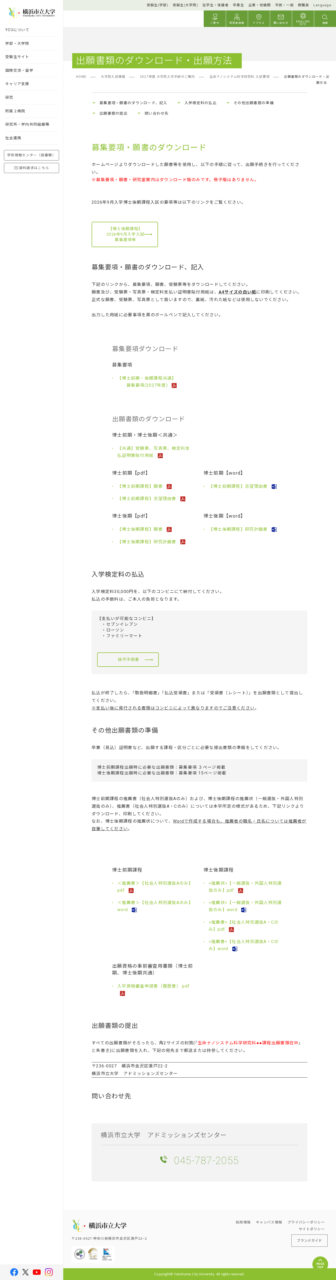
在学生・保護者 (215, 5)
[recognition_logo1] (79, 1250)
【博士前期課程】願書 (140, 486)
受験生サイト (17, 57)
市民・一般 (284, 5)
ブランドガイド (309, 1240)
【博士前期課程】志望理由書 (147, 498)
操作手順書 (128, 659)
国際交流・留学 (19, 70)
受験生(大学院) (185, 5)
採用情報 (243, 1222)
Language (322, 5)
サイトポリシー (312, 1228)
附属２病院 (15, 111)
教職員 (303, 5)
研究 (9, 97)
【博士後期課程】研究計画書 (147, 541)
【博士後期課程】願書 (140, 529)
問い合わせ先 (157, 113)
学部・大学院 (17, 43)
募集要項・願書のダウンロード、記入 (133, 103)
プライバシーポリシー (306, 1222)
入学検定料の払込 (201, 103)
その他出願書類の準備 (254, 103)
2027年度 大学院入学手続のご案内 (167, 77)
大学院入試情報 (113, 77)
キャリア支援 (17, 84)
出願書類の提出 (113, 113)
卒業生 (238, 5)
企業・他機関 (259, 5)
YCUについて (17, 30)
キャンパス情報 (269, 1222)
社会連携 (13, 138)
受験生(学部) (158, 5)
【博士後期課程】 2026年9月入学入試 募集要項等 (125, 234)
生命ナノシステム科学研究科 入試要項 (239, 77)
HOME (81, 77)
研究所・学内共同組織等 (27, 124)
